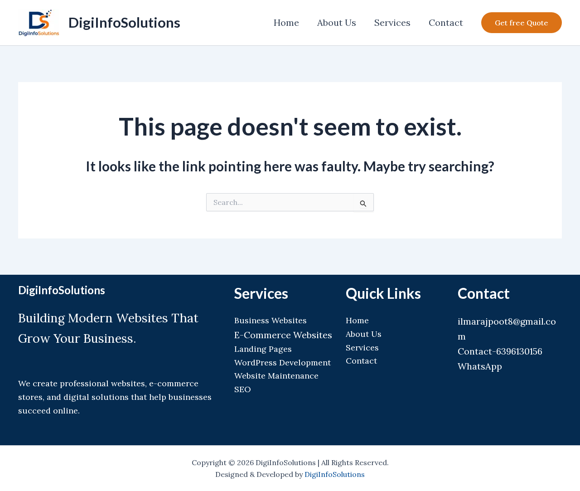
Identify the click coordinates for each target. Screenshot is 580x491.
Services (392, 22)
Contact (446, 22)
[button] (521, 22)
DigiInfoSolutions (124, 22)
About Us (336, 22)
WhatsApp (480, 366)
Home (286, 22)
